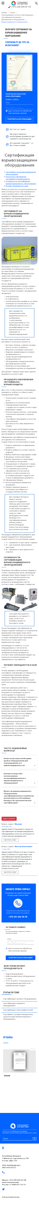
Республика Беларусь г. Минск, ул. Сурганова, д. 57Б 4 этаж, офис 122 (15, 1158)
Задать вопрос (9, 819)
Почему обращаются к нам (17, 186)
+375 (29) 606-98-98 (18, 917)
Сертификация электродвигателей (18, 1010)
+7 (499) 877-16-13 (17, 1185)
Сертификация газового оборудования (19, 999)
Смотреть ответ (10, 840)
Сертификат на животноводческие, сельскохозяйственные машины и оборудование (18, 1017)
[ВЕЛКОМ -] (19, 1061)
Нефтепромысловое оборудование (20, 976)
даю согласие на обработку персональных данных (20, 112)
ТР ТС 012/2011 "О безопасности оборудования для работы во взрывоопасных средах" (19, 983)
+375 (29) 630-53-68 (17, 1180)
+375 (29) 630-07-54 (21, 7)
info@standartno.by (10, 1197)
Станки (9, 979)
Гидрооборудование (14, 974)
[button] (31, 1048)
